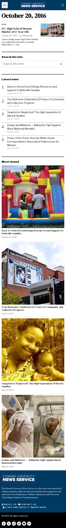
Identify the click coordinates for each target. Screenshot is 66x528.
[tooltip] (4, 524)
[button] (61, 64)
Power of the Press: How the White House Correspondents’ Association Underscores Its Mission (33, 142)
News (4, 24)
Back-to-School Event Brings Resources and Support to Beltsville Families (32, 232)
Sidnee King (27, 35)
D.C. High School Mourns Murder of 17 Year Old (17, 30)
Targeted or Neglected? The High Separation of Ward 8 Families (32, 385)
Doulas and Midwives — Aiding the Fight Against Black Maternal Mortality (31, 461)
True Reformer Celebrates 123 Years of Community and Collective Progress (32, 308)
